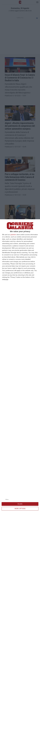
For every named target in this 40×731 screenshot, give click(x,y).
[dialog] (20, 475)
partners (13, 234)
